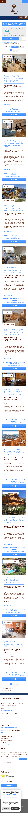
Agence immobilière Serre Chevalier (10, 42)
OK (24, 38)
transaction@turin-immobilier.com (9, 727)
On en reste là (14, 791)
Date (21, 46)
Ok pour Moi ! (15, 808)
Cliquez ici (23, 759)
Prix (14, 46)
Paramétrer (6, 808)
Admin (21, 801)
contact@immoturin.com (7, 710)
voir (12, 114)
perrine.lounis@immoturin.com (9, 744)
